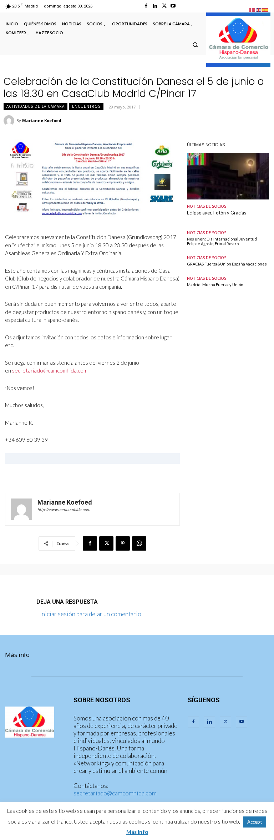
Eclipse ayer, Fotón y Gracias (216, 213)
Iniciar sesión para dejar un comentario (90, 614)
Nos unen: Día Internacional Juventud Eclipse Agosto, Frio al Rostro (222, 241)
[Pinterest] (123, 543)
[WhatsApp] (139, 543)
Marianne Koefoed (41, 120)
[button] (195, 44)
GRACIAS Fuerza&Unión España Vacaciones (227, 264)
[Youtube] (173, 5)
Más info (17, 655)
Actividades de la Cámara (35, 106)
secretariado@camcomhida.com (115, 793)
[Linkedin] (155, 5)
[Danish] (252, 9)
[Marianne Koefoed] (10, 120)
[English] (259, 9)
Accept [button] (254, 822)
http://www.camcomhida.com (63, 509)
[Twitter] (164, 5)
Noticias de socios (206, 206)
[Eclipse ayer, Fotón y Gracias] (228, 176)
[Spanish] (265, 9)
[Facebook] (146, 5)
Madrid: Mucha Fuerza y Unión (215, 284)
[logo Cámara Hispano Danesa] (238, 39)
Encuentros (86, 106)
